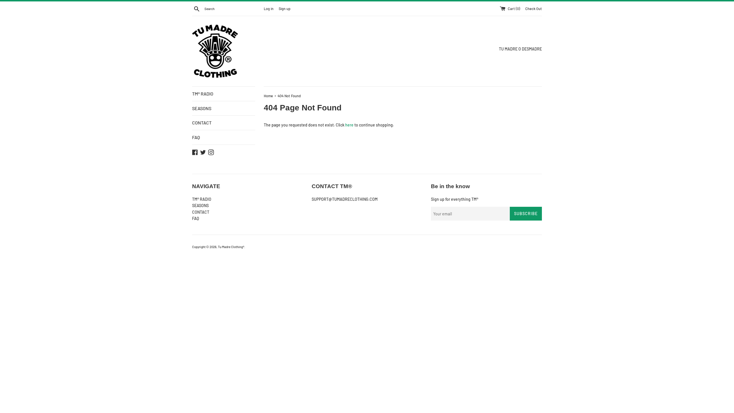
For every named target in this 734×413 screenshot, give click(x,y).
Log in (269, 8)
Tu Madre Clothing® (231, 247)
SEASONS (201, 108)
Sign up (284, 8)
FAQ (196, 137)
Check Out (533, 8)
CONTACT (202, 122)
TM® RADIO (202, 93)
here (349, 124)
